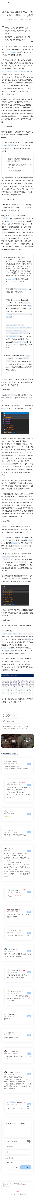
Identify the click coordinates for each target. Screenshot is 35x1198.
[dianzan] (28, 1108)
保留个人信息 (10, 1162)
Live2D (7, 727)
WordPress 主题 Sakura (16, 792)
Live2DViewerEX (12, 52)
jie (8, 812)
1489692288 (11, 949)
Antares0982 (9, 19)
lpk (23, 727)
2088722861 (14, 931)
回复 (29, 764)
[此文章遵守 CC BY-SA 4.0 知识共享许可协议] (6, 715)
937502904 (11, 762)
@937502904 (12, 787)
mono (14, 300)
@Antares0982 (13, 996)
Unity (5, 728)
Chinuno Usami (13, 1072)
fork (2, 235)
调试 (20, 728)
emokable (11, 1014)
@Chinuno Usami (14, 1108)
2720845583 (14, 910)
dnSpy (21, 205)
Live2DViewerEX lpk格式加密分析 (13, 71)
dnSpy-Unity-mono (14, 221)
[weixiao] (14, 896)
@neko (10, 896)
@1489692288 (12, 975)
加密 (9, 728)
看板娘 (13, 728)
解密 (17, 728)
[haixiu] (13, 798)
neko (9, 830)
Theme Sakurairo (14, 1194)
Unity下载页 (12, 279)
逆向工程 (24, 728)
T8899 (10, 1033)
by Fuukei (23, 1194)
